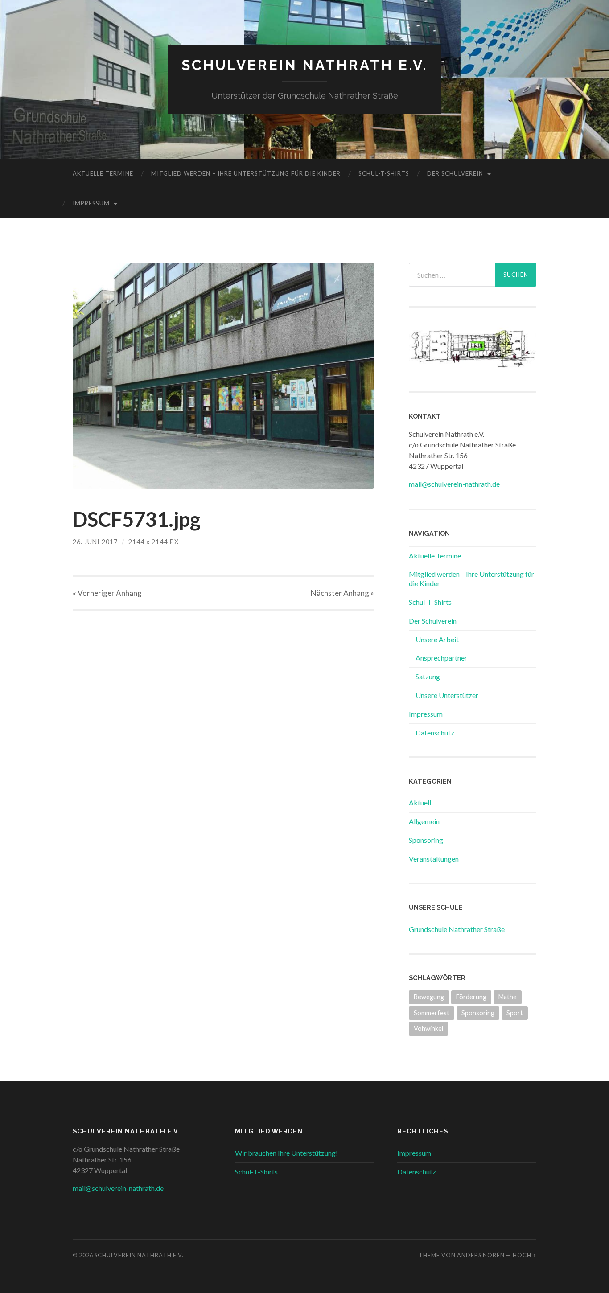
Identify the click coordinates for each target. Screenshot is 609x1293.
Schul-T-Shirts (383, 173)
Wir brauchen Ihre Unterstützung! (286, 1153)
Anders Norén (481, 1255)
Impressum (91, 203)
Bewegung (429, 997)
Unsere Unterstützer (447, 695)
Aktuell (420, 802)
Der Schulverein (455, 173)
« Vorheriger (107, 593)
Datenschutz (435, 732)
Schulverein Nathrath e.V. (304, 65)
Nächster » (342, 593)
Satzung (428, 676)
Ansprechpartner (441, 657)
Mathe (507, 997)
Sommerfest (431, 1013)
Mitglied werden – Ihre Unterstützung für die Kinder (246, 173)
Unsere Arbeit (437, 639)
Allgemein (424, 821)
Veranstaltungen (434, 858)
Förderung (471, 997)
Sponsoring (426, 840)
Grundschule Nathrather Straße (457, 929)
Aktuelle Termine (103, 173)
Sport (514, 1013)
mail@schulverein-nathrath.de (454, 484)
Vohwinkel (428, 1028)
